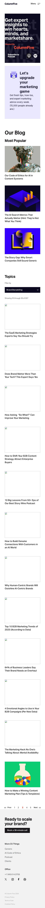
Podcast (8, 857)
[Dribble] (25, 879)
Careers (8, 849)
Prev (9, 807)
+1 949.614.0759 (12, 875)
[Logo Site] (11, 4)
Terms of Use (9, 900)
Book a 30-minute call (17, 830)
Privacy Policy (9, 897)
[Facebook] (18, 879)
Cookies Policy (10, 904)
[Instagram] (13, 879)
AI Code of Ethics (13, 853)
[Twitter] (6, 879)
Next (36, 807)
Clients (8, 861)
